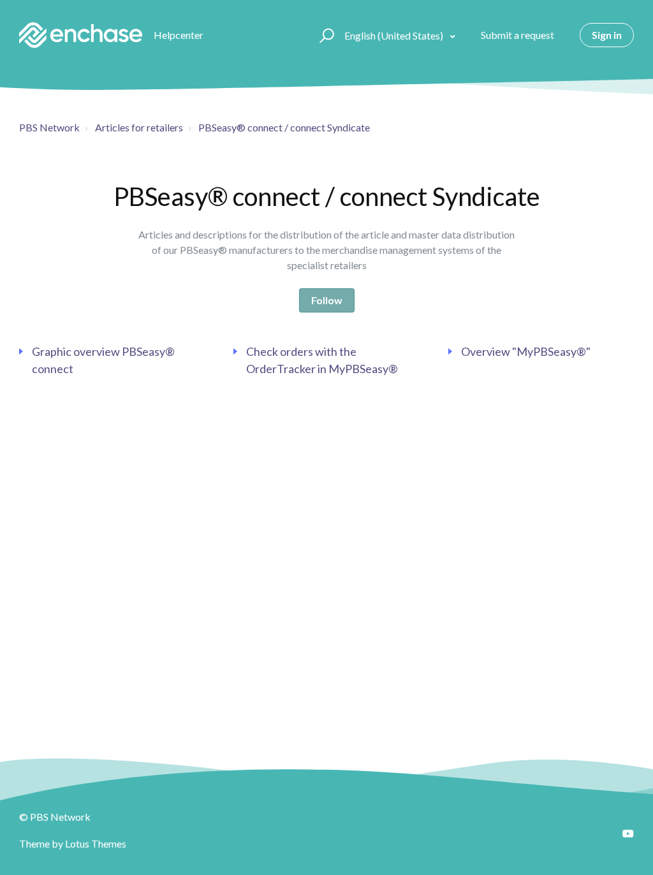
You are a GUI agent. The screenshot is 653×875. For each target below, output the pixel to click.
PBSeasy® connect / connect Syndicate (284, 127)
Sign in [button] (607, 35)
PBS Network (49, 127)
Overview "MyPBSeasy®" (526, 351)
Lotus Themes (95, 843)
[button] (325, 35)
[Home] (80, 35)
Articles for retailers (139, 127)
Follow (326, 300)
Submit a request (517, 35)
